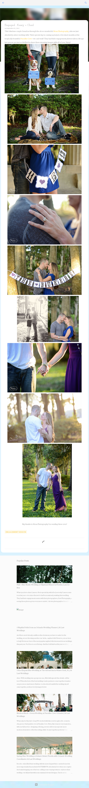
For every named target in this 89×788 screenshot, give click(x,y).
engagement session (16, 531)
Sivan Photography (61, 31)
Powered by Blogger (46, 784)
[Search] (85, 3)
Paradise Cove (26, 38)
